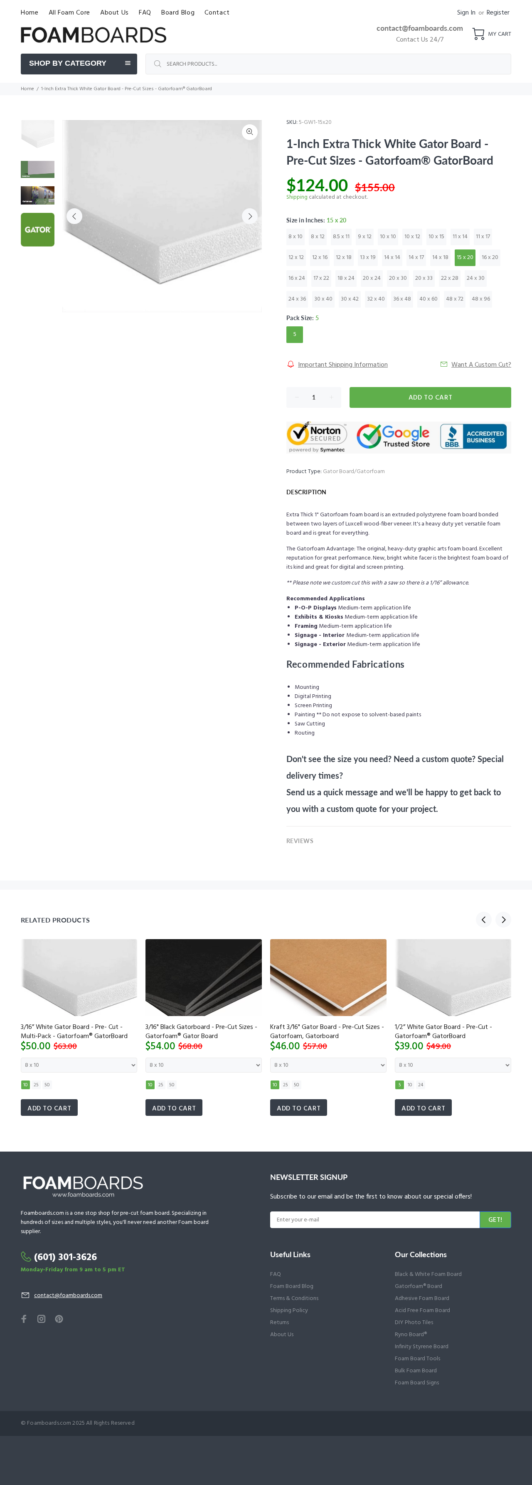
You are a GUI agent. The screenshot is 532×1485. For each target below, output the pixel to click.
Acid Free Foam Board (422, 1310)
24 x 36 (297, 299)
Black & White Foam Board (428, 1274)
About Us (281, 1334)
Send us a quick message (332, 792)
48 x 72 (454, 299)
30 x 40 (323, 299)
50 (47, 1085)
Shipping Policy (289, 1310)
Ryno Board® (411, 1334)
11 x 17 (483, 237)
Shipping (297, 197)
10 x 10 (388, 237)
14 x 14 (392, 257)
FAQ (275, 1274)
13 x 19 (368, 257)
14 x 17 (416, 257)
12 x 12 (296, 257)
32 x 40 (376, 299)
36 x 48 (402, 299)
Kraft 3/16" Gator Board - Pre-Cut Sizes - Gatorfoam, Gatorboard (327, 1032)
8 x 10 (295, 237)
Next (250, 216)
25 (36, 1085)
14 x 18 (440, 257)
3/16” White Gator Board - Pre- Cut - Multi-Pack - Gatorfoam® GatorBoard (74, 1032)
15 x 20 (465, 257)
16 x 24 (296, 278)
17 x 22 (321, 278)
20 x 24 (372, 278)
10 (25, 1085)
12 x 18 (344, 257)
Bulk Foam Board (416, 1371)
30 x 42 (350, 299)
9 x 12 (365, 237)
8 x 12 (318, 237)
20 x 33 (424, 278)
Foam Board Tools (417, 1359)
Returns (279, 1322)
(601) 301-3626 (65, 1257)
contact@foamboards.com (420, 27)
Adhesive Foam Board (422, 1298)
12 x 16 (320, 257)
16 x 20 (490, 257)
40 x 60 (428, 299)
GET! (495, 1220)
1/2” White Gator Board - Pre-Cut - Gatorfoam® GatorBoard (443, 1032)
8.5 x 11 (341, 237)
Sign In (466, 12)
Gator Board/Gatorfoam (354, 471)
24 (420, 1085)
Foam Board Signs (417, 1383)
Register (498, 12)
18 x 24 (346, 278)
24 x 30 (476, 278)
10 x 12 (412, 237)
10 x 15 (436, 237)
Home (27, 89)
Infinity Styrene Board (421, 1347)
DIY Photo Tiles (414, 1322)
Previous (74, 216)
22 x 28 (449, 278)
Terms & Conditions (294, 1298)
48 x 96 (481, 299)
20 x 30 (398, 278)
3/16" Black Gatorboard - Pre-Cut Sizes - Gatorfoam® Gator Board (201, 1032)
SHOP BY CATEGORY (67, 63)
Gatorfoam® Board (418, 1286)
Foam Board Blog (291, 1286)
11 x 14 (460, 237)
